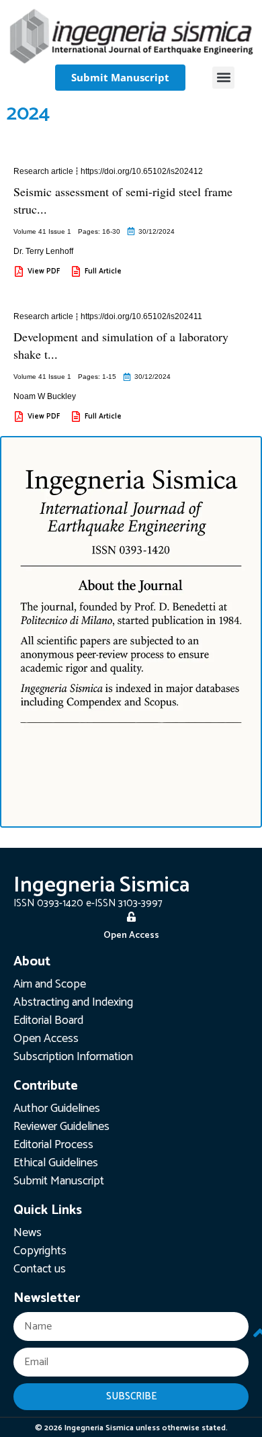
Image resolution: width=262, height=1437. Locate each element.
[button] (223, 78)
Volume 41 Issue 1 (42, 231)
